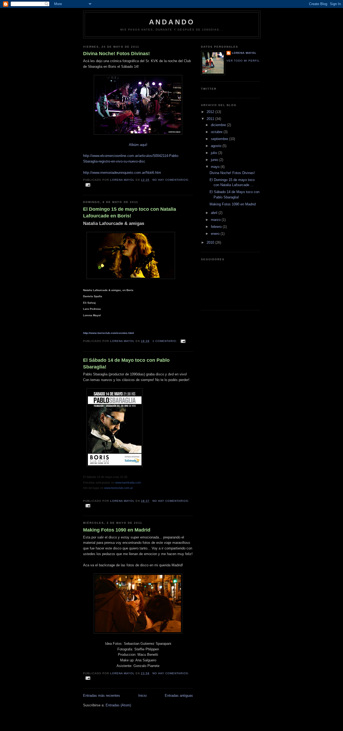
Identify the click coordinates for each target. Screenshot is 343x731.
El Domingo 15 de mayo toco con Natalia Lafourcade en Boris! (129, 212)
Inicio (142, 696)
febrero (217, 227)
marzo (216, 220)
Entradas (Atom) (118, 705)
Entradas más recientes (101, 696)
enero (216, 234)
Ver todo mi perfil (243, 60)
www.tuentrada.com (128, 482)
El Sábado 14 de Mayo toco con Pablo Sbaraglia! (126, 363)
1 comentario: (165, 341)
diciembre (219, 125)
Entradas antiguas (179, 696)
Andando (172, 22)
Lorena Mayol (244, 52)
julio (214, 153)
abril (214, 213)
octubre (217, 132)
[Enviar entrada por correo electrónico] (87, 184)
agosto (216, 146)
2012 (211, 112)
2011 (211, 119)
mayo (216, 167)
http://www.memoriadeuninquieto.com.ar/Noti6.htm (122, 173)
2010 (211, 242)
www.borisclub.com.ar (118, 487)
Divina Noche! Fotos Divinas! (116, 53)
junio (215, 160)
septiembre (220, 139)
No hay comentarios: (170, 179)
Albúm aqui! (138, 145)
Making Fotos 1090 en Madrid (116, 530)
